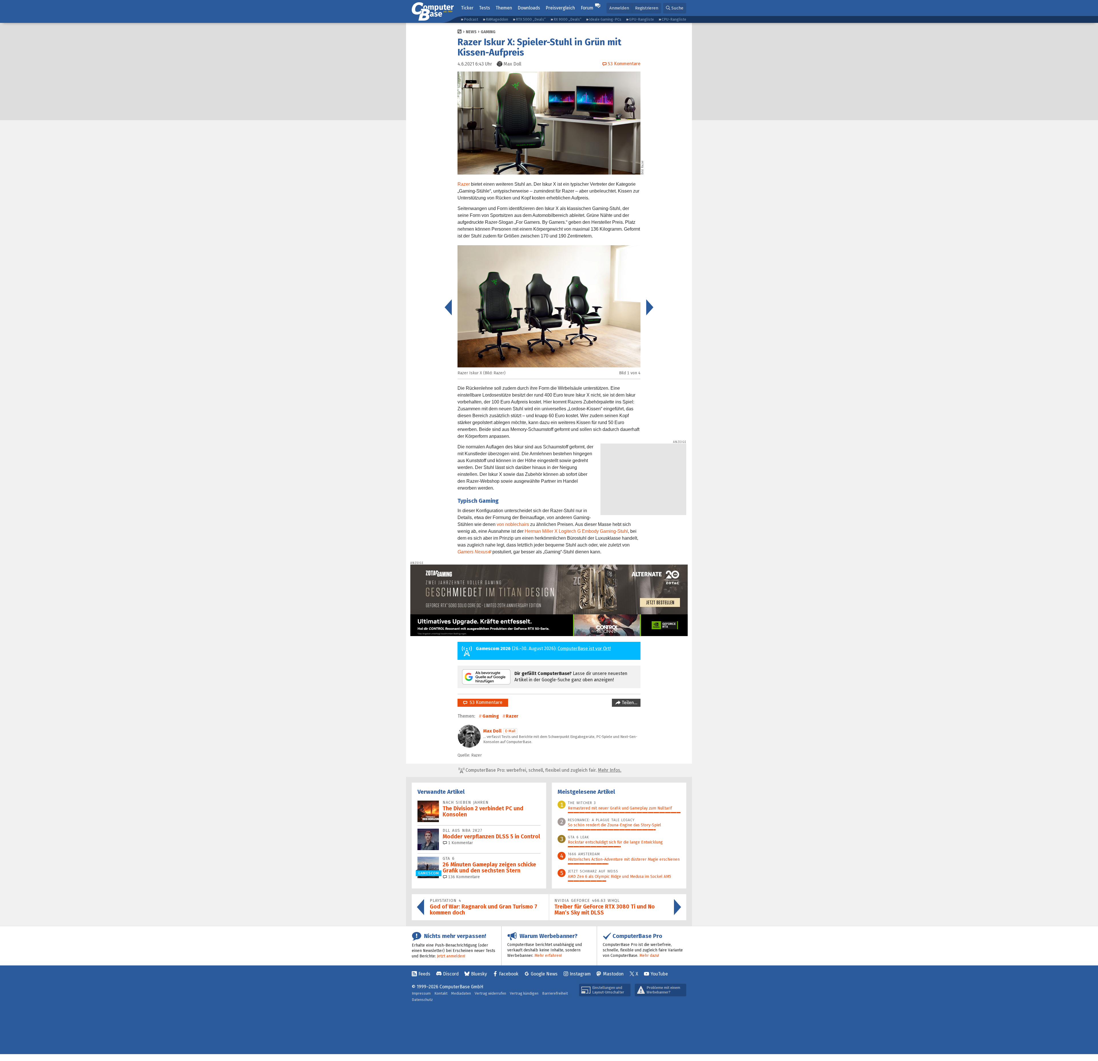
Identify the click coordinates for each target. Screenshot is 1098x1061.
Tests (484, 8)
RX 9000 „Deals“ (567, 19)
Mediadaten (461, 993)
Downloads (529, 8)
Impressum (421, 993)
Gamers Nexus (473, 551)
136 (463, 876)
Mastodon (613, 974)
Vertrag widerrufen (490, 993)
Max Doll (492, 731)
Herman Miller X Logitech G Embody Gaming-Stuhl (576, 531)
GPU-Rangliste (641, 19)
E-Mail (510, 731)
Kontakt (440, 993)
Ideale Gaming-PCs (605, 19)
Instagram (580, 974)
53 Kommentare (484, 702)
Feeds (424, 974)
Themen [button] (504, 8)
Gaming (488, 31)
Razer (464, 184)
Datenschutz (422, 999)
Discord (451, 974)
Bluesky (479, 974)
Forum (587, 8)
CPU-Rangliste (674, 19)
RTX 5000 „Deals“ (531, 19)
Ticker (467, 8)
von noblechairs (513, 524)
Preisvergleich (560, 8)
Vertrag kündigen (524, 993)
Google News (544, 974)
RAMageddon (497, 19)
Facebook (508, 974)
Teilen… (628, 702)
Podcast (471, 19)
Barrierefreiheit (555, 993)
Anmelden (619, 8)
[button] (674, 8)
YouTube (659, 974)
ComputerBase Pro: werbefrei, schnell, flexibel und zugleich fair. (542, 770)
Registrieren (646, 8)
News (471, 31)
